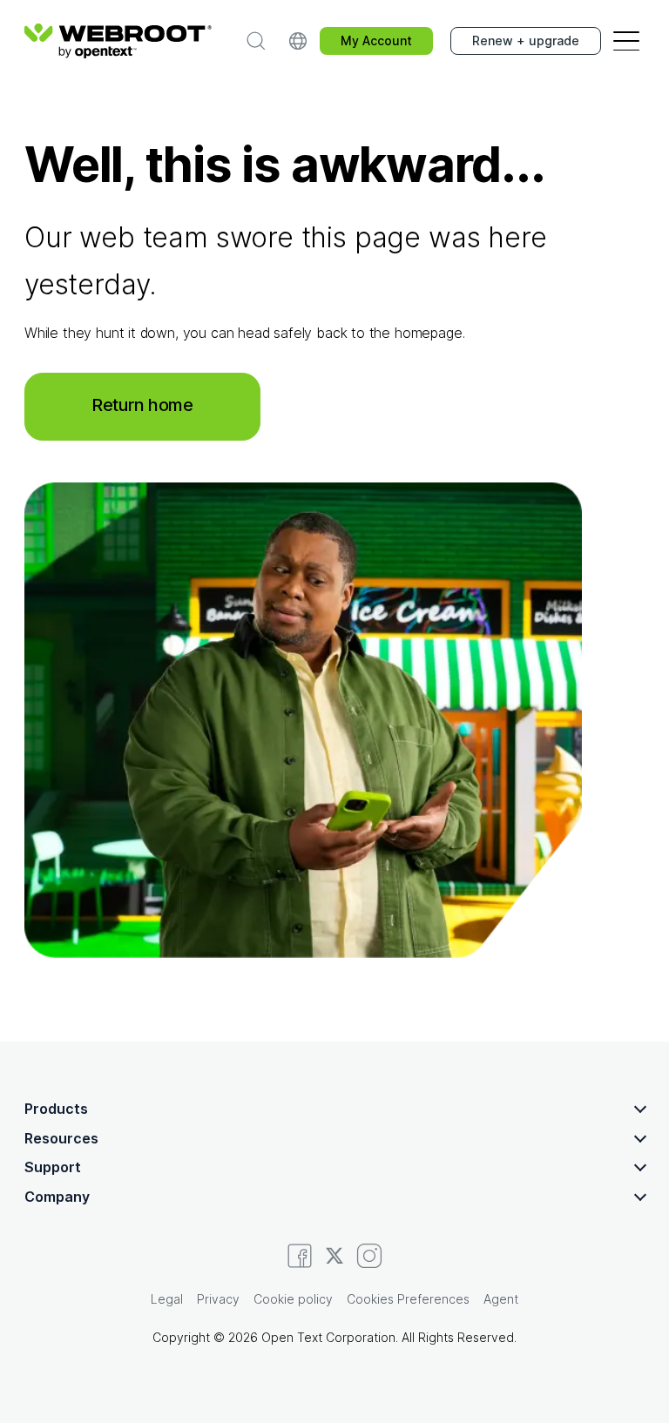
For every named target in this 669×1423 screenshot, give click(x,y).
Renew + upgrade (525, 40)
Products (56, 1108)
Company (57, 1196)
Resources (61, 1138)
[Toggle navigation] (626, 41)
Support (52, 1167)
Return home (142, 405)
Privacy (218, 1298)
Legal (167, 1298)
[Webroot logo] (118, 41)
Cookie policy (293, 1298)
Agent (500, 1298)
